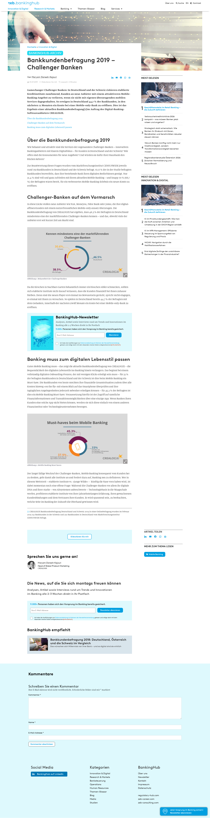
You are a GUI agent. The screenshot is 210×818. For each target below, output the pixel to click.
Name (31, 722)
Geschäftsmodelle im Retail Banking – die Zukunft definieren (162, 108)
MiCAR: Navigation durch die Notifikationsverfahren (158, 244)
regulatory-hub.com (148, 795)
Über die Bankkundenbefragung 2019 (44, 118)
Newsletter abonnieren (110, 610)
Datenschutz (144, 788)
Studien (94, 802)
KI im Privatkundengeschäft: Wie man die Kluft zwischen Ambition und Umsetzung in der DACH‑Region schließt (163, 222)
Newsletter (143, 777)
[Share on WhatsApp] (125, 77)
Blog (103, 9)
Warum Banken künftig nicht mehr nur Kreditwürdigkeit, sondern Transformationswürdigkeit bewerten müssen (162, 147)
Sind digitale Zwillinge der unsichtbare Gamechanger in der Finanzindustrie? (162, 252)
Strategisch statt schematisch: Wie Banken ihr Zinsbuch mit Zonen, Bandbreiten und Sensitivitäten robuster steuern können (163, 132)
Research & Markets (44, 9)
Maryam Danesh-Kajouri (44, 77)
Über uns (142, 773)
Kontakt (142, 780)
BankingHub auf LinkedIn (50, 774)
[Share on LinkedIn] (112, 77)
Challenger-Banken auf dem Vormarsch (46, 123)
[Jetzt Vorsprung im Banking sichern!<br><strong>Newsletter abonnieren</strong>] (165, 811)
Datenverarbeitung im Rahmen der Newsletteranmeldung (100, 343)
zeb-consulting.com (148, 802)
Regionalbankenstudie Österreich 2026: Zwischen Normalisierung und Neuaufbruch (162, 161)
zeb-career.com (146, 799)
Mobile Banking (156, 554)
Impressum (143, 784)
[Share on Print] (129, 77)
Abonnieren (114, 335)
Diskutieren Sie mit (79, 536)
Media (93, 799)
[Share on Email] (116, 77)
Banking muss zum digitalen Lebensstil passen (49, 127)
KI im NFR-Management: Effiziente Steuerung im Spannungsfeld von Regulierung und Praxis (160, 233)
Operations (95, 784)
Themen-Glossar (86, 9)
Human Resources (99, 788)
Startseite (31, 47)
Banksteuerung (97, 780)
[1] (28, 511)
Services (115, 9)
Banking (65, 9)
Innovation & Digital (18, 9)
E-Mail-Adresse (36, 733)
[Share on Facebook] (121, 77)
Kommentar (34, 695)
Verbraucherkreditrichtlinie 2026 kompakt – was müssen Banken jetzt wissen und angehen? (161, 119)
